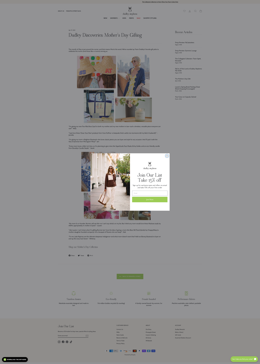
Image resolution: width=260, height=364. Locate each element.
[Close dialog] (167, 156)
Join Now (149, 199)
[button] (15, 359)
